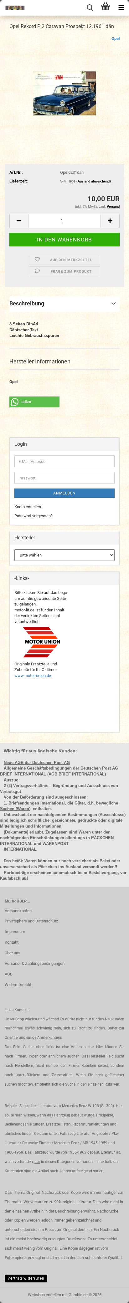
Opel (115, 38)
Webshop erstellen (44, 1294)
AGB (9, 974)
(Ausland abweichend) (93, 181)
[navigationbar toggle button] (121, 8)
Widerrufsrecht (18, 984)
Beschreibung (26, 303)
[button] (18, 221)
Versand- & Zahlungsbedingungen (34, 963)
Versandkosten (18, 910)
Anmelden (64, 493)
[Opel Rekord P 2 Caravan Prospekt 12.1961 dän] (64, 82)
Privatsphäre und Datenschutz (31, 921)
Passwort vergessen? (33, 515)
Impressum (15, 931)
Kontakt (11, 942)
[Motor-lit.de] (12, 8)
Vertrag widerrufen (26, 1278)
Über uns (12, 953)
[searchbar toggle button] (90, 8)
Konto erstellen (27, 506)
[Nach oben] (111, 1293)
